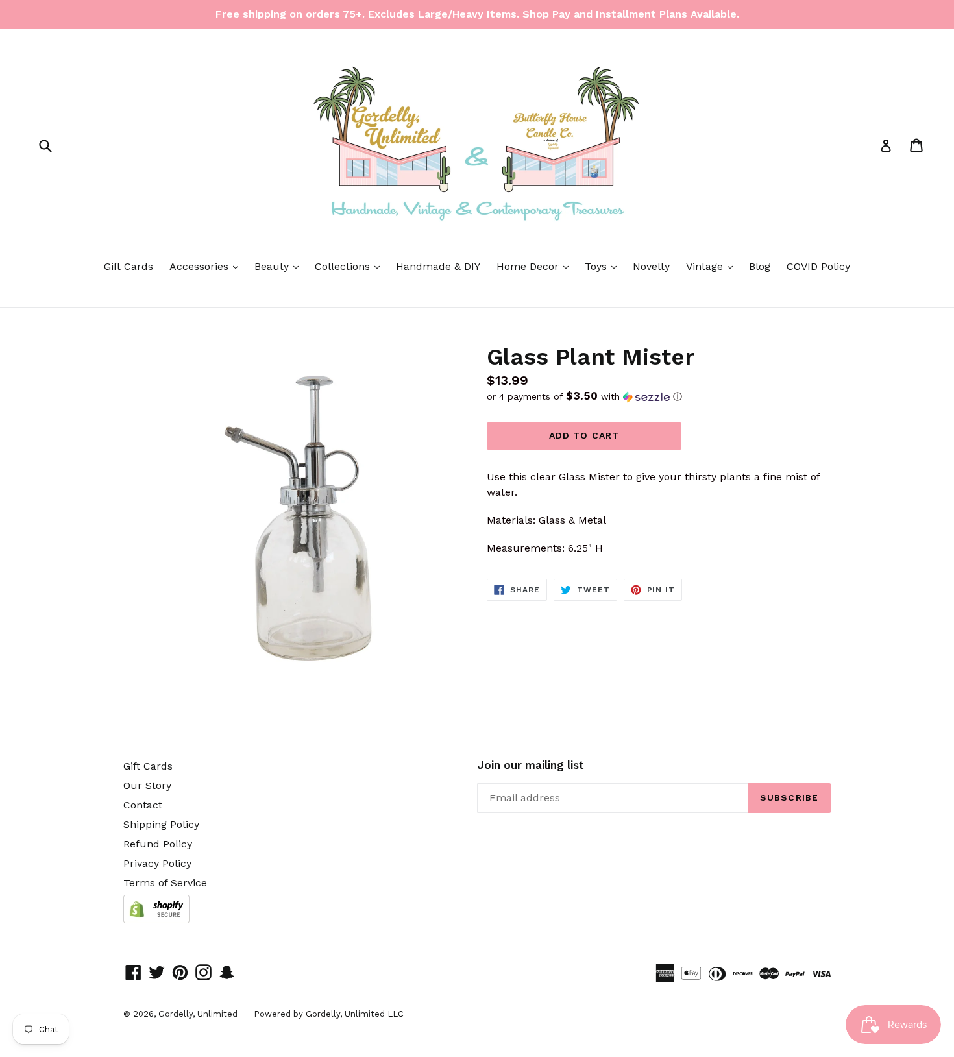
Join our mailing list (530, 765)
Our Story (147, 785)
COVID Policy (818, 266)
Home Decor (535, 266)
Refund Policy (157, 844)
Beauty (279, 266)
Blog (759, 266)
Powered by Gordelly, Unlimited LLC (329, 1014)
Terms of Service (165, 883)
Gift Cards (128, 266)
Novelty (651, 266)
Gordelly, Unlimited (198, 1014)
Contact (142, 805)
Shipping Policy (161, 824)
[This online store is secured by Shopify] (156, 920)
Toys (604, 266)
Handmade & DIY (438, 266)
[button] (659, 396)
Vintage (712, 266)
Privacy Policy (157, 863)
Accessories (207, 266)
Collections (350, 266)
